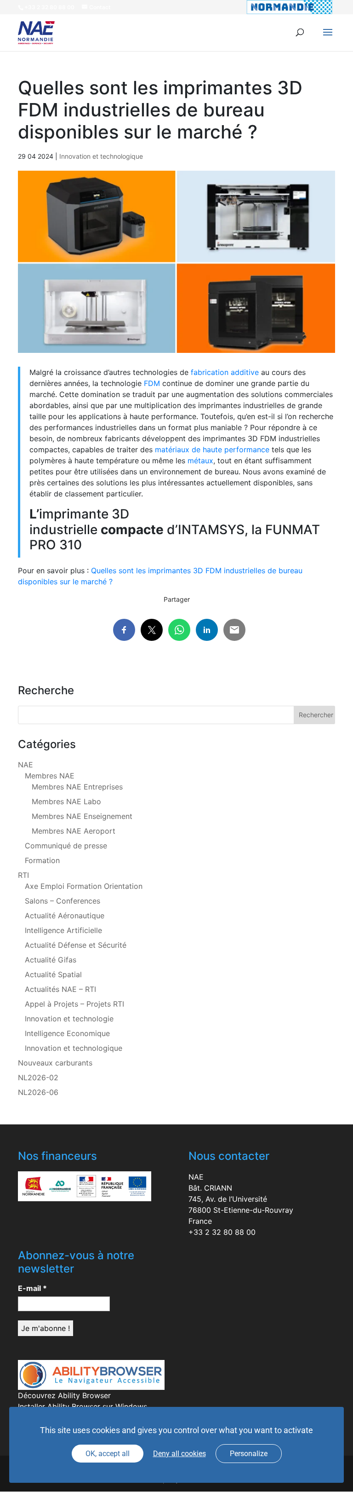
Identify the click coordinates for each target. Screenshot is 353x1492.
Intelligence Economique (67, 1033)
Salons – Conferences (62, 900)
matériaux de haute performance (212, 449)
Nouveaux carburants (55, 1062)
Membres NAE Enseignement (82, 816)
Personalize (249, 1453)
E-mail (32, 1288)
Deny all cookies (179, 1453)
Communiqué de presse (66, 845)
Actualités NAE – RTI (60, 989)
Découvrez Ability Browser (64, 1395)
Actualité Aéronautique (64, 915)
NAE (25, 764)
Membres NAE (49, 775)
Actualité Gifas (50, 959)
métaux (200, 460)
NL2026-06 (38, 1092)
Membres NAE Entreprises (77, 786)
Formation (42, 860)
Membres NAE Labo (66, 801)
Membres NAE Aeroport (73, 830)
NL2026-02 (38, 1077)
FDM (152, 383)
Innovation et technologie (69, 1018)
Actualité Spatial (53, 974)
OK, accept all (107, 1453)
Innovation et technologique (101, 156)
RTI (23, 875)
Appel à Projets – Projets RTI (74, 1003)
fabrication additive (225, 372)
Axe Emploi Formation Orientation (83, 886)
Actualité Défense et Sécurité (75, 945)
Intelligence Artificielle (63, 930)
